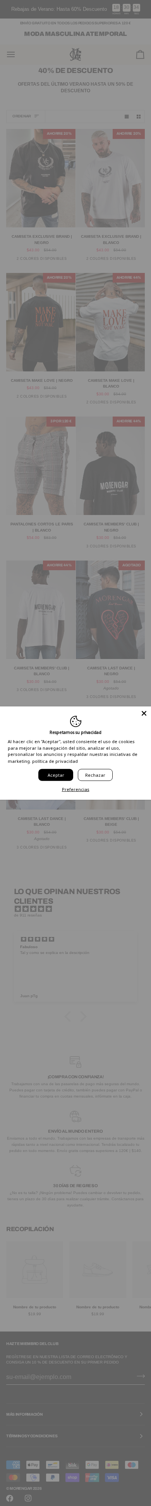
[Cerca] (144, 713)
